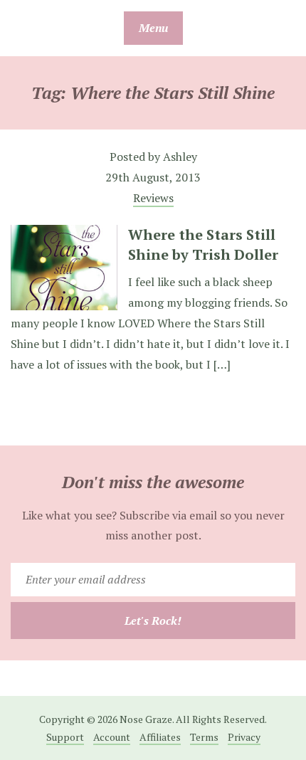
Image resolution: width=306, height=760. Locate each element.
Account (111, 737)
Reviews (153, 198)
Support (65, 737)
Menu (153, 28)
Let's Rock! (153, 620)
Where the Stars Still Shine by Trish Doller (203, 244)
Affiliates (160, 737)
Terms (204, 737)
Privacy (244, 737)
